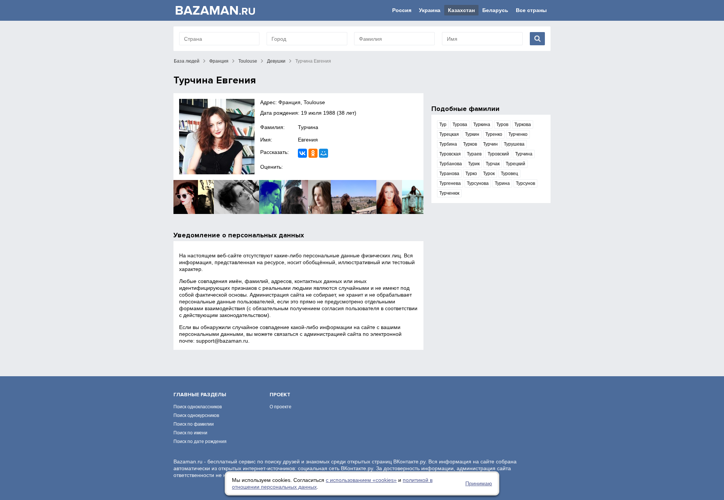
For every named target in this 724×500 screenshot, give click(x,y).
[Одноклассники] (313, 153)
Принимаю (478, 483)
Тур (442, 124)
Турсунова (478, 183)
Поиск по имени (190, 432)
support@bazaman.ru (222, 341)
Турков (470, 144)
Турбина (448, 144)
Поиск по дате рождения (200, 441)
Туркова (522, 124)
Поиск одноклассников (197, 406)
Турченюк (449, 193)
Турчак (493, 163)
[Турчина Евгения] (217, 136)
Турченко (518, 134)
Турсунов (525, 183)
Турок (489, 173)
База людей (186, 61)
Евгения (308, 140)
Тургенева (450, 183)
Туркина (481, 124)
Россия (401, 10)
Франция (219, 61)
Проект (280, 394)
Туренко (493, 134)
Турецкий (515, 163)
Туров (502, 124)
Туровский (498, 154)
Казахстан (461, 10)
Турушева (514, 144)
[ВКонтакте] (302, 153)
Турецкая (449, 134)
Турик (474, 163)
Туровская (450, 154)
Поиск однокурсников (196, 415)
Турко (471, 173)
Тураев (474, 154)
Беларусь (495, 10)
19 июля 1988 (318, 113)
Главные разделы (199, 394)
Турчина (308, 127)
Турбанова (450, 163)
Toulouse (247, 61)
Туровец (509, 173)
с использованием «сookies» (361, 480)
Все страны (531, 10)
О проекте (280, 406)
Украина (429, 10)
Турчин (490, 144)
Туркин (472, 134)
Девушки (276, 61)
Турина (502, 183)
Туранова (449, 173)
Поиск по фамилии (193, 424)
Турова (459, 124)
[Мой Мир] (323, 153)
